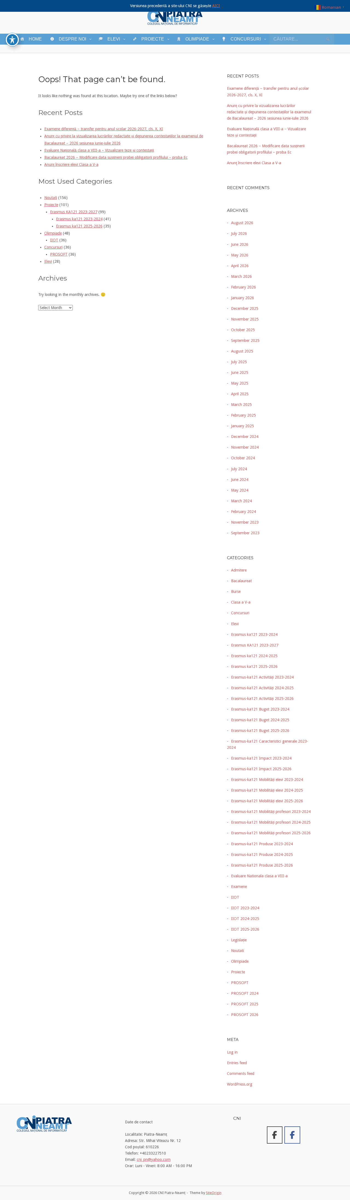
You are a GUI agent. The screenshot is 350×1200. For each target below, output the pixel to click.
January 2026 (242, 298)
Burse (236, 591)
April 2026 (240, 266)
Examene (239, 886)
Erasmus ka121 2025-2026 (79, 226)
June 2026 (239, 244)
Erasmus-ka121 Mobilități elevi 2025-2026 (267, 801)
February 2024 (243, 511)
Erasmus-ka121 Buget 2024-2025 (260, 720)
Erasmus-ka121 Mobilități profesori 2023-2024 (271, 811)
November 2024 (245, 447)
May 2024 (239, 490)
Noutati (50, 197)
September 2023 (245, 533)
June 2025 (239, 372)
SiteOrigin (213, 1193)
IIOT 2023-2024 (245, 908)
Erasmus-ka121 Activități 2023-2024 (262, 677)
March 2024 (241, 501)
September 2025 (245, 340)
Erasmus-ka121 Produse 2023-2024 (262, 844)
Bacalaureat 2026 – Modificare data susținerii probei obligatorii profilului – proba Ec (116, 157)
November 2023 (245, 522)
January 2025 (242, 426)
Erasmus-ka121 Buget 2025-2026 (260, 730)
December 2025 (244, 308)
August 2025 (242, 351)
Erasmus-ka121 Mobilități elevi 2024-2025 (267, 790)
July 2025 (239, 362)
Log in (232, 1052)
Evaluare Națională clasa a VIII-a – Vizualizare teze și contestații (99, 150)
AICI (216, 6)
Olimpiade (53, 233)
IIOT (54, 240)
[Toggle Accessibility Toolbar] (12, 39)
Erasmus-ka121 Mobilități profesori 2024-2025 (271, 822)
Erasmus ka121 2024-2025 (254, 656)
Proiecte (51, 205)
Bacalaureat (241, 581)
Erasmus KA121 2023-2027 (73, 212)
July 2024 (239, 469)
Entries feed (237, 1063)
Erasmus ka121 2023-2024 (79, 219)
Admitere (239, 570)
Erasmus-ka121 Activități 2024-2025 (262, 688)
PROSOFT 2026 (244, 1014)
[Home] (175, 16)
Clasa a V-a (240, 602)
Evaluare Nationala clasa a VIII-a (259, 876)
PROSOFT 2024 (244, 993)
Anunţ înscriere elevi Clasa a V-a (71, 164)
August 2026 (242, 223)
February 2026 (243, 287)
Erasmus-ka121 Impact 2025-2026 (261, 769)
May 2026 (239, 255)
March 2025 (241, 404)
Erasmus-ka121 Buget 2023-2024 (260, 709)
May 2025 (239, 383)
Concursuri (53, 247)
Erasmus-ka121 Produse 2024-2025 (262, 854)
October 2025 (243, 330)
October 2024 (243, 458)
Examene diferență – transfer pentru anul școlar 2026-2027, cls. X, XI (103, 129)
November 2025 (245, 319)
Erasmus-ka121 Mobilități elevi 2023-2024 (267, 779)
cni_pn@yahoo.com (154, 1159)
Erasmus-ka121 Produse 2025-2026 (262, 865)
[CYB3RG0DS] (292, 1135)
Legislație (239, 940)
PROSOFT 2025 (244, 1004)
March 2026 (241, 276)
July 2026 (239, 233)
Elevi (48, 261)
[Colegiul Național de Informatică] (275, 1135)
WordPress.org (239, 1084)
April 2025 (240, 394)
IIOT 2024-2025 (245, 918)
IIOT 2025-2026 (245, 929)
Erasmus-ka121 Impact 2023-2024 (261, 758)
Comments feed (240, 1073)
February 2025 (243, 415)
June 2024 (239, 479)
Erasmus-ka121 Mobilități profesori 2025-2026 (271, 833)
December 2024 (244, 436)
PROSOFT (59, 254)
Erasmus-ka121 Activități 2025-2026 (262, 698)
